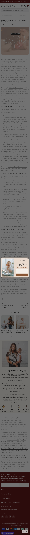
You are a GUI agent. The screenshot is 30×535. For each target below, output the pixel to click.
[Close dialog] (28, 258)
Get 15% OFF (22, 274)
